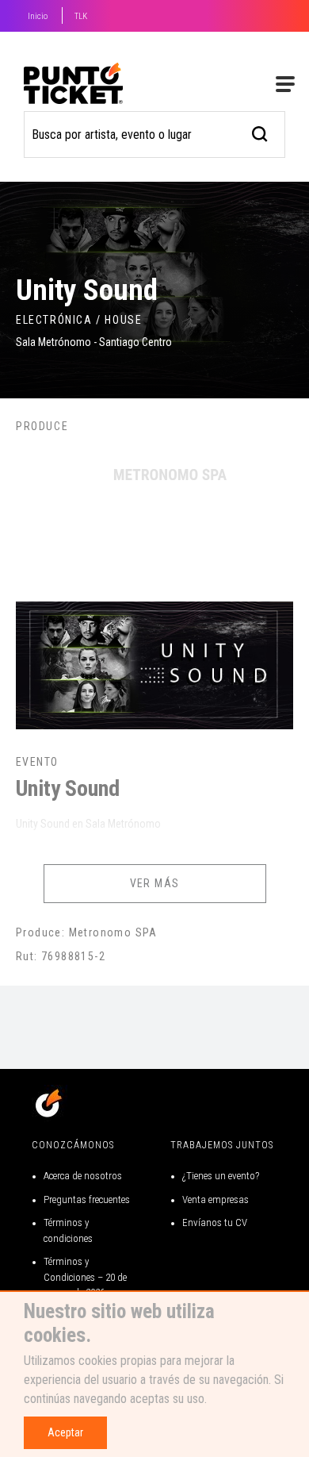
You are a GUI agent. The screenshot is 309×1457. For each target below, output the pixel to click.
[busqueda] (260, 132)
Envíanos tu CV (214, 1222)
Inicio (38, 16)
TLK (80, 16)
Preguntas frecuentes (87, 1199)
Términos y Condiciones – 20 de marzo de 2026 (85, 1276)
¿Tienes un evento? (220, 1176)
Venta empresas (215, 1199)
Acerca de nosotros (83, 1176)
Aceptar (65, 1432)
